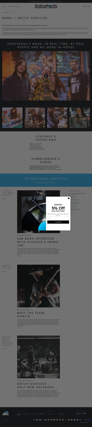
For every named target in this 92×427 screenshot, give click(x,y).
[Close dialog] (68, 198)
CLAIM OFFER (58, 222)
